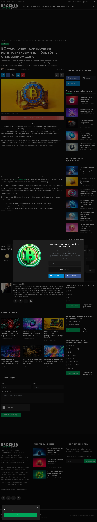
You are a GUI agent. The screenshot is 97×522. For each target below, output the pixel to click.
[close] (37, 507)
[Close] (82, 242)
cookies (17, 510)
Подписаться (64, 269)
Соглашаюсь (21, 515)
